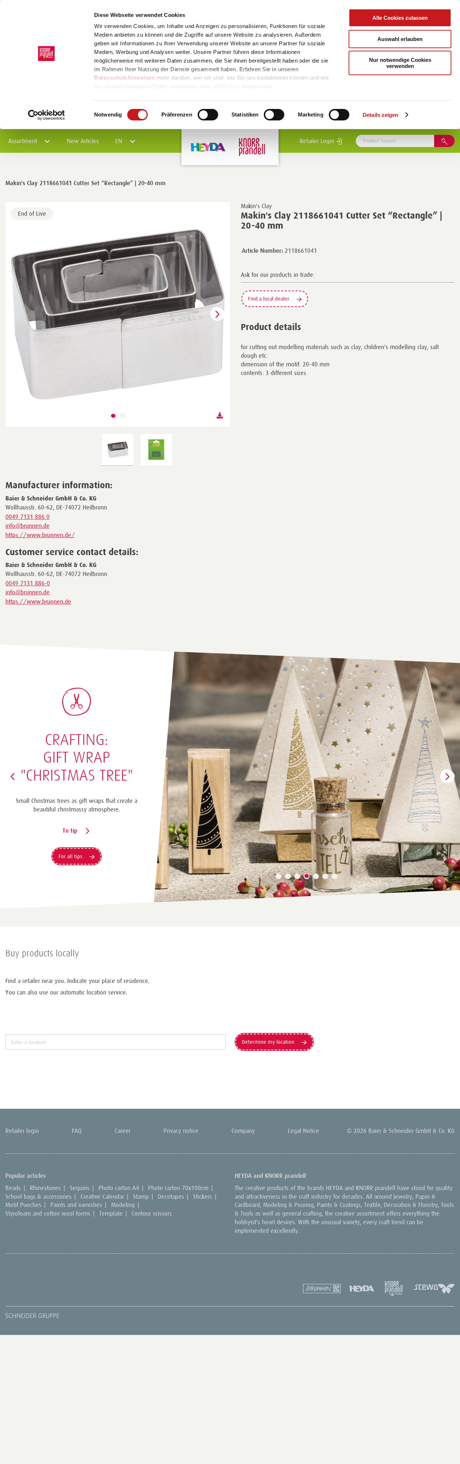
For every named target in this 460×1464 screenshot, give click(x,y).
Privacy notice (181, 1130)
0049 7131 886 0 (27, 516)
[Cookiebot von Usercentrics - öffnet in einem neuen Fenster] (46, 115)
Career (122, 1130)
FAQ (77, 1130)
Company (243, 1130)
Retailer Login (318, 141)
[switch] (208, 114)
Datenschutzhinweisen (124, 78)
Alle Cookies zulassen (400, 18)
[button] (113, 416)
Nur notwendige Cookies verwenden (400, 63)
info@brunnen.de (27, 525)
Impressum (257, 86)
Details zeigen (380, 115)
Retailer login (22, 1130)
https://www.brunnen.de (38, 601)
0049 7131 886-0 (27, 583)
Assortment (23, 141)
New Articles (83, 141)
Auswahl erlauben (400, 39)
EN (119, 141)
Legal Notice (303, 1130)
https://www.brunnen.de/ (40, 535)
